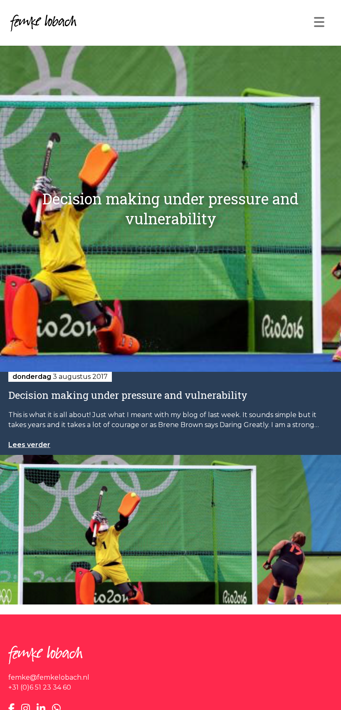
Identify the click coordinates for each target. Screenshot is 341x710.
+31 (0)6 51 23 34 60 (39, 687)
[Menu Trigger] (319, 21)
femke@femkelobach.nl (48, 677)
